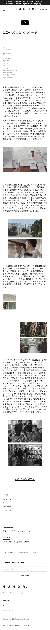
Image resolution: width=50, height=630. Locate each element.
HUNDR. (12, 619)
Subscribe (25, 576)
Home (5, 552)
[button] (4, 10)
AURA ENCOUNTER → (25, 479)
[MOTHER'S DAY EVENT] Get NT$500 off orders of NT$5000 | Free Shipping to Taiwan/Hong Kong (23, 3)
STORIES (13, 552)
